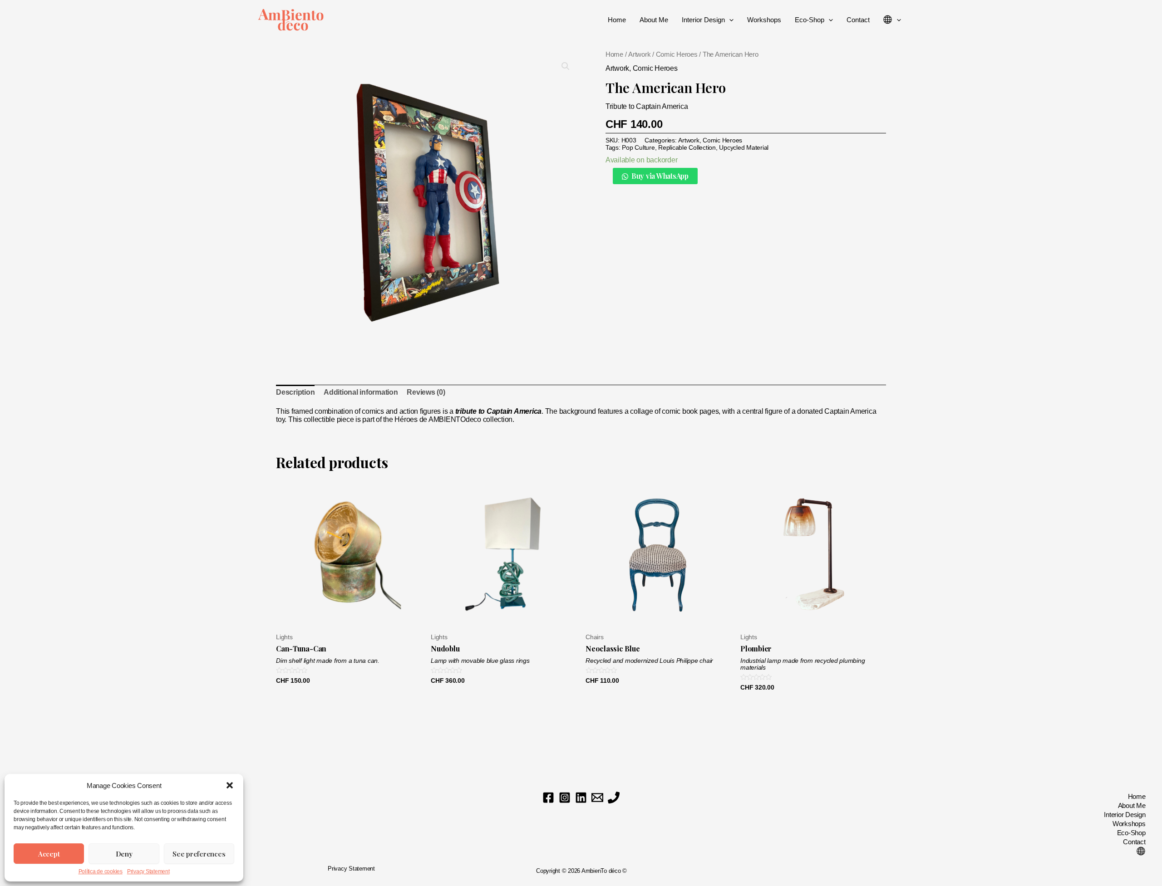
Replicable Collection (687, 147)
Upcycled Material (743, 147)
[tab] (295, 392)
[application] (729, 20)
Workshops (764, 20)
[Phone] (614, 797)
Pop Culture (638, 147)
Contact (858, 20)
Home (617, 20)
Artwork (639, 54)
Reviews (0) (426, 392)
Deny (124, 853)
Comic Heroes (677, 54)
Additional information (361, 392)
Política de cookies (101, 871)
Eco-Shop (809, 20)
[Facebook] (548, 797)
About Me (654, 20)
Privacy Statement (148, 871)
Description (295, 392)
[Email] (597, 797)
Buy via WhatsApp (660, 176)
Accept (49, 853)
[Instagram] (565, 797)
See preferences (198, 853)
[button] (229, 785)
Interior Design (703, 20)
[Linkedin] (581, 797)
